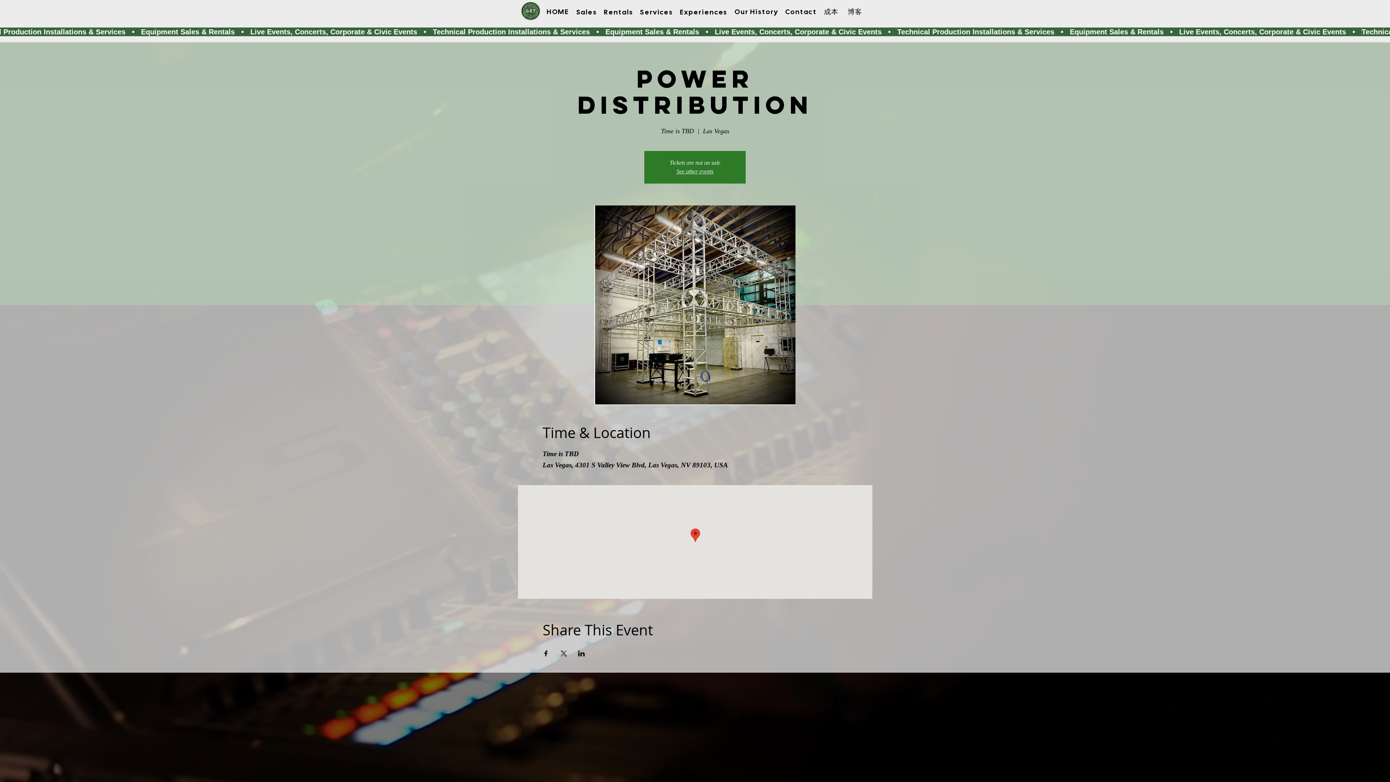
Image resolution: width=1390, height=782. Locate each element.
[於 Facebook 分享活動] (546, 653)
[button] (587, 12)
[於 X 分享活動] (563, 653)
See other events (695, 171)
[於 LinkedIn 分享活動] (581, 653)
